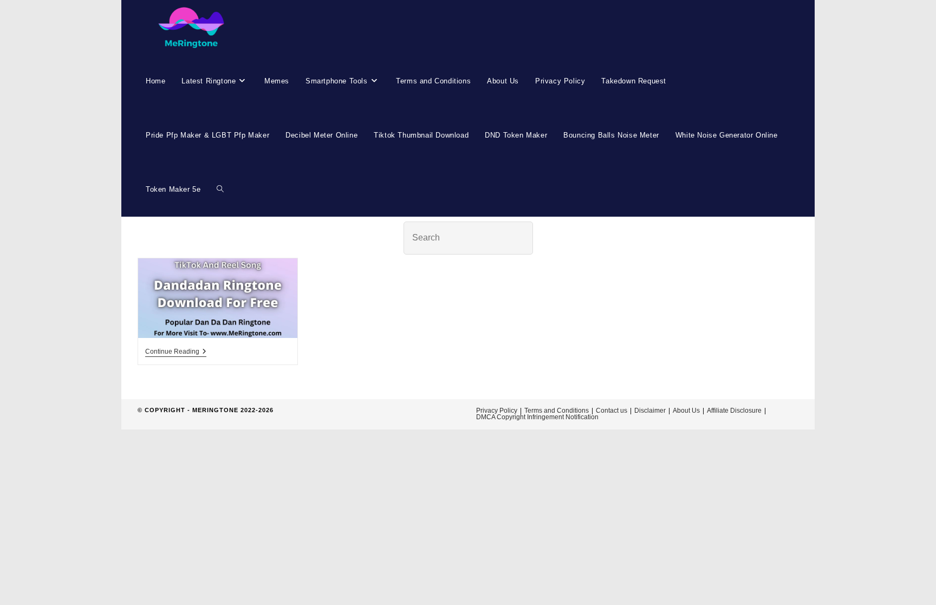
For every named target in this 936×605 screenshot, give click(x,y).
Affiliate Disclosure (734, 410)
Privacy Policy (496, 410)
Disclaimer (650, 410)
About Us (686, 410)
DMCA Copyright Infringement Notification (537, 417)
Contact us (611, 410)
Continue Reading (175, 352)
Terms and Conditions (556, 410)
